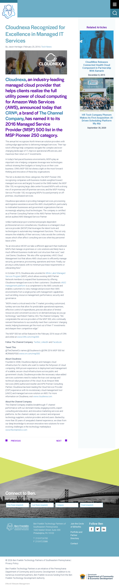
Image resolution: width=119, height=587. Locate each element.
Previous (16, 441)
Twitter (37, 342)
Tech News (46, 47)
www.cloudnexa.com (42, 396)
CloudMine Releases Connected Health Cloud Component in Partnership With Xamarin (96, 66)
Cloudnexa (15, 79)
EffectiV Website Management (17, 584)
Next (59, 441)
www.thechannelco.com (16, 430)
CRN (11, 113)
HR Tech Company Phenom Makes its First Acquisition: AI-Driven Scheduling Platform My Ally (96, 119)
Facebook (57, 342)
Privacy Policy (11, 563)
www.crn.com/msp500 (29, 353)
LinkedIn (44, 342)
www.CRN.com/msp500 (28, 337)
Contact (74, 543)
